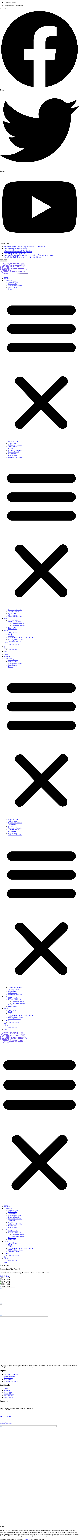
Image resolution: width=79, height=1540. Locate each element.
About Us (7, 656)
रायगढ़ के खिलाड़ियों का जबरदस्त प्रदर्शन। (16, 248)
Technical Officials (13, 1022)
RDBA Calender (9, 1392)
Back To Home (4, 1276)
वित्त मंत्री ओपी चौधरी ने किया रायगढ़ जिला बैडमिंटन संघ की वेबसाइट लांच (24, 257)
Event (5, 996)
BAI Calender (8, 1395)
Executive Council (13, 452)
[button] (41, 365)
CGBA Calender (9, 1394)
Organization (8, 658)
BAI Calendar (12, 1005)
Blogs (5, 1029)
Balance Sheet (12, 453)
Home (6, 654)
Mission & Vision (13, 282)
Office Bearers (12, 287)
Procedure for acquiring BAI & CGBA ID (20, 1015)
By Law (10, 1222)
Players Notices (12, 1010)
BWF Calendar (12, 1006)
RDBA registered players (15, 1017)
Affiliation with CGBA (15, 457)
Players (6, 1008)
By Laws (10, 289)
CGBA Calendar (13, 998)
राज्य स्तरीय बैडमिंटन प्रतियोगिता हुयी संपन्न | (17, 250)
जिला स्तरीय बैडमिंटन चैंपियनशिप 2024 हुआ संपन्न (18, 252)
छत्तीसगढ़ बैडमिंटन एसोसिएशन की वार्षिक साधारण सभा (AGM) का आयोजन (24, 246)
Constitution (11, 1220)
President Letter (12, 284)
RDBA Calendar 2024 (18, 1003)
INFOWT (28, 1539)
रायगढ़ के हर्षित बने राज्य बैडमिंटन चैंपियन (15, 253)
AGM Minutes (12, 455)
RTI (5, 1024)
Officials (6, 1020)
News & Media (12, 1027)
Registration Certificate (15, 285)
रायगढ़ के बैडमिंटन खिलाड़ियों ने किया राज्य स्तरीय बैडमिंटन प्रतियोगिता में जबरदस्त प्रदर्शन (29, 255)
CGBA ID (11, 1013)
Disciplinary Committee (15, 450)
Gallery (6, 1026)
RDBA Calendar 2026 (14, 1000)
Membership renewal (14, 1019)
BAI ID (10, 1012)
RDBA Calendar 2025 (18, 1001)
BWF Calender (8, 1397)
